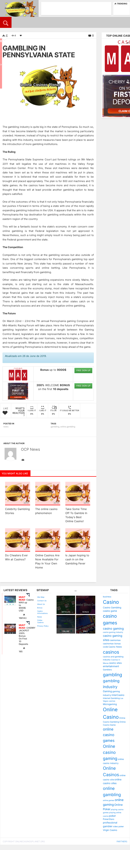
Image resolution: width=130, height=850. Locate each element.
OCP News (30, 449)
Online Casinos (40, 621)
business (107, 597)
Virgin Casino (110, 830)
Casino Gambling (112, 607)
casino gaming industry (113, 632)
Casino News (115, 647)
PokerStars (108, 819)
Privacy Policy (43, 626)
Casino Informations (42, 612)
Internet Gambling (111, 698)
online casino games (109, 735)
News (39, 617)
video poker (118, 826)
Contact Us (41, 601)
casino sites (115, 663)
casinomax (115, 640)
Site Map (40, 597)
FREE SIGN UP (83, 370)
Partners (122, 841)
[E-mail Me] (23, 460)
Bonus (39, 608)
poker (112, 815)
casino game (110, 610)
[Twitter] (127, 42)
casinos (111, 652)
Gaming (107, 691)
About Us (41, 604)
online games (108, 800)
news (5, 426)
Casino (111, 602)
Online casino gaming (110, 752)
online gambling (67, 426)
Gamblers (107, 670)
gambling (55, 426)
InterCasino (118, 695)
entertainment (111, 666)
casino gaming (113, 628)
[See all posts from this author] (10, 454)
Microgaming (110, 704)
